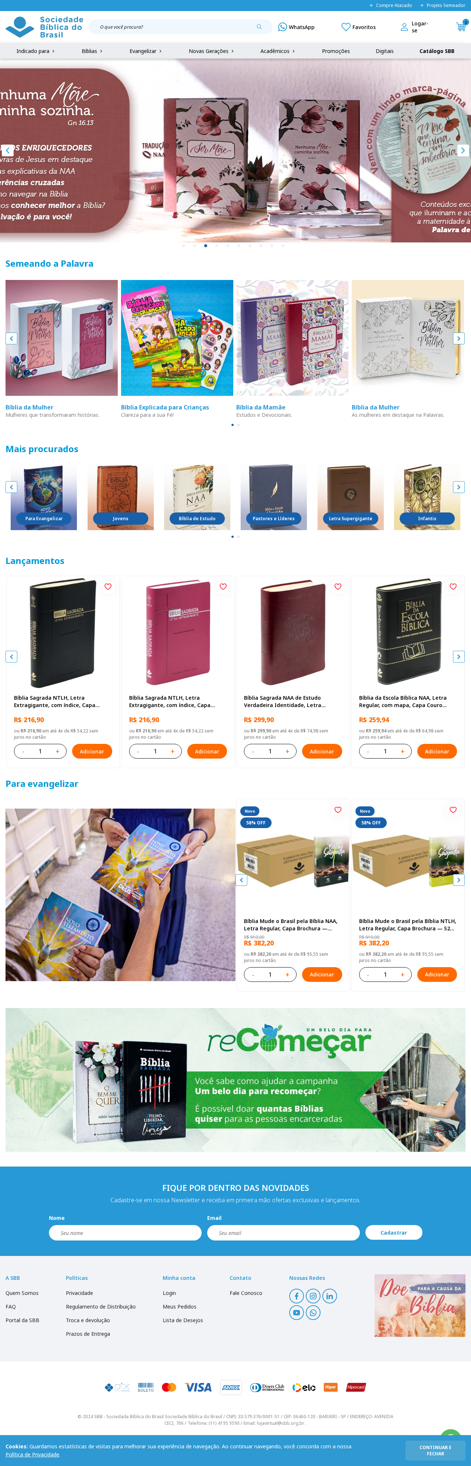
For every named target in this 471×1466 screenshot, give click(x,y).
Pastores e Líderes (274, 518)
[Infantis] (427, 497)
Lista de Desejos (183, 1320)
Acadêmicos (276, 50)
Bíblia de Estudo (197, 518)
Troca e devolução (88, 1320)
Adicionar (92, 751)
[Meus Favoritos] (358, 26)
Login (169, 1292)
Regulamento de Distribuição (101, 1306)
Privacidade (79, 1292)
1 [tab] (184, 246)
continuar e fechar (435, 1450)
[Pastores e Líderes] (274, 497)
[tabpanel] (235, 150)
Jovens (120, 518)
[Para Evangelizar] (44, 497)
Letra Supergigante (350, 518)
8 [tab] (261, 246)
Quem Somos (22, 1292)
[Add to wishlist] (108, 587)
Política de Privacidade (32, 1454)
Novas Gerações (209, 50)
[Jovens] (121, 497)
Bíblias (90, 50)
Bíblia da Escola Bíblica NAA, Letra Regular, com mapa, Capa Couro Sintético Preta (403, 701)
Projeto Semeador (446, 5)
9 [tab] (272, 246)
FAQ (11, 1306)
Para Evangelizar (44, 518)
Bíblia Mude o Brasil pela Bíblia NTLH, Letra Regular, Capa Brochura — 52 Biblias (407, 924)
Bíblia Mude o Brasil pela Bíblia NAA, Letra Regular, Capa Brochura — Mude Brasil (290, 924)
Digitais (385, 50)
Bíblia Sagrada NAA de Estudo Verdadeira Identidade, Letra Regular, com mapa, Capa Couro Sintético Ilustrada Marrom (285, 701)
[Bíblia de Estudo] (197, 497)
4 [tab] (217, 246)
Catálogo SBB (436, 50)
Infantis (427, 518)
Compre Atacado (394, 5)
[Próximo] (463, 150)
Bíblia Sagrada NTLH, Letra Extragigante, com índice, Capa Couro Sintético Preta (54, 701)
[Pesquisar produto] (262, 29)
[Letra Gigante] (351, 497)
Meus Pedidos (179, 1306)
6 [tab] (239, 246)
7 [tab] (250, 246)
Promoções (336, 50)
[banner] (121, 895)
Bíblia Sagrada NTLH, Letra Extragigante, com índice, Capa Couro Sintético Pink (169, 701)
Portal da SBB (22, 1320)
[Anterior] (8, 150)
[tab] (232, 425)
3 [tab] (206, 246)
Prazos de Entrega (88, 1333)
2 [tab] (195, 246)
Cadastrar (393, 1232)
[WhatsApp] (296, 26)
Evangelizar (144, 50)
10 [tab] (283, 246)
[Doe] (420, 1305)
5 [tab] (228, 246)
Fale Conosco (246, 1292)
